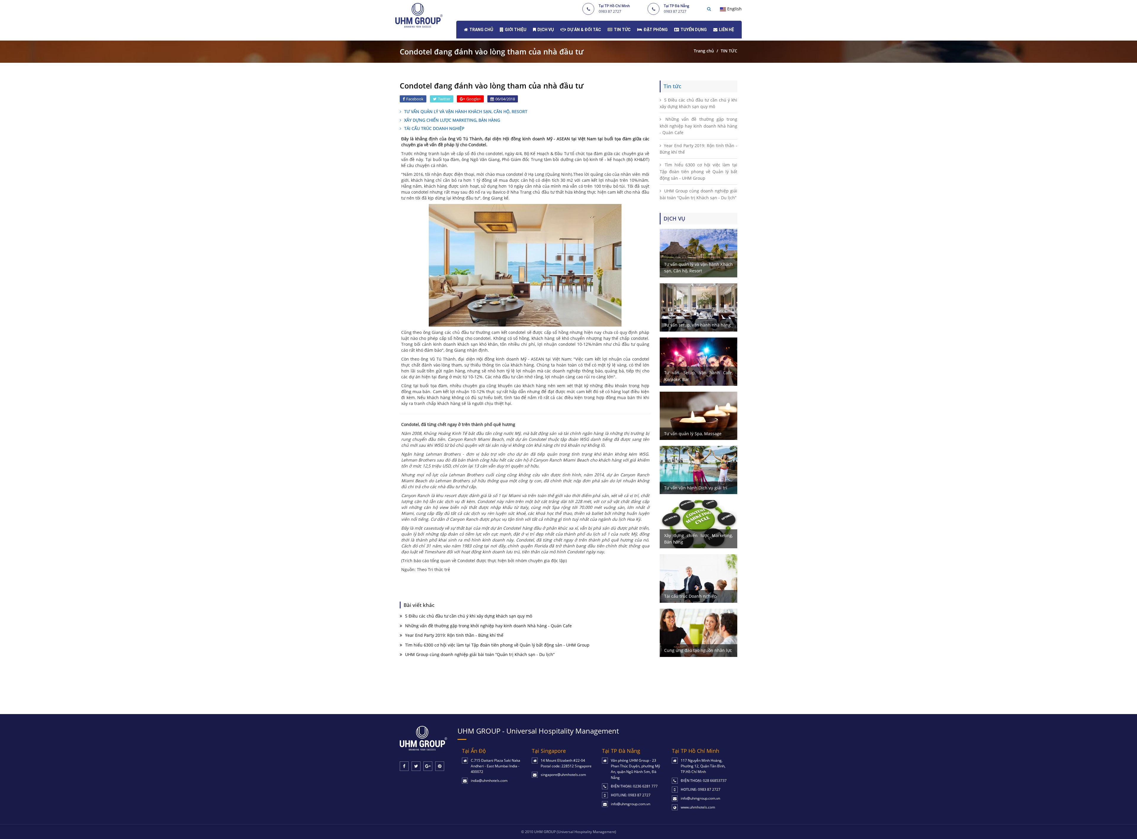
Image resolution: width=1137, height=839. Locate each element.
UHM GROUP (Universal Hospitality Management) (575, 831)
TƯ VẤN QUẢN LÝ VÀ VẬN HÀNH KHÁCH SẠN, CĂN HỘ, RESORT (465, 111)
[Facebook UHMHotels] (404, 766)
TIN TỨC (622, 29)
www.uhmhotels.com (698, 807)
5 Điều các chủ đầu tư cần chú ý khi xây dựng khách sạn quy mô (468, 616)
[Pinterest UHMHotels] (439, 766)
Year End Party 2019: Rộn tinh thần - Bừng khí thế (454, 635)
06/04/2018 (505, 99)
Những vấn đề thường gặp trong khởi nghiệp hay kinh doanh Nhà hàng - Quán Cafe (488, 626)
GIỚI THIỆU (515, 29)
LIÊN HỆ (726, 29)
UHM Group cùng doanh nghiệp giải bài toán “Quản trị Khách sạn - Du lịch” (480, 654)
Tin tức (672, 86)
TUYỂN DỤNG (693, 29)
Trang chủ (704, 51)
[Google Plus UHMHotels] (427, 766)
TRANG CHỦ (481, 29)
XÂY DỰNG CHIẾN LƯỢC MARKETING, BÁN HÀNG (452, 120)
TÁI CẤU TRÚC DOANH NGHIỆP (434, 128)
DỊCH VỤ (545, 29)
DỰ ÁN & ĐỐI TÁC (584, 29)
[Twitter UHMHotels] (416, 766)
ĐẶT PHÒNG (655, 29)
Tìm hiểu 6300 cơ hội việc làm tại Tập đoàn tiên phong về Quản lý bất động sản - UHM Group (497, 645)
